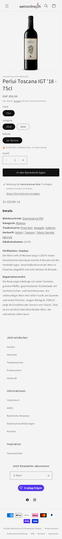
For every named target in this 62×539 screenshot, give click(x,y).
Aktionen (12, 354)
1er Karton (12, 140)
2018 (9, 126)
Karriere (11, 431)
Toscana (29, 232)
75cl (8, 113)
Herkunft (12, 378)
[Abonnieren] (48, 475)
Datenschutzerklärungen (21, 423)
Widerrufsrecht (51, 528)
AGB (32, 533)
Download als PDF (33, 218)
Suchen (11, 346)
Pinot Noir (26, 227)
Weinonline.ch (17, 528)
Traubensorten (15, 362)
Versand (17, 101)
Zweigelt (39, 227)
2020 (23, 126)
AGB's (10, 408)
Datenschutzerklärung (17, 533)
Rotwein (21, 223)
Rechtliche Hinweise (18, 415)
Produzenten (14, 370)
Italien (19, 232)
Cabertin (50, 227)
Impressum (13, 400)
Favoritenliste (14, 453)
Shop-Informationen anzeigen (23, 193)
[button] (7, 6)
